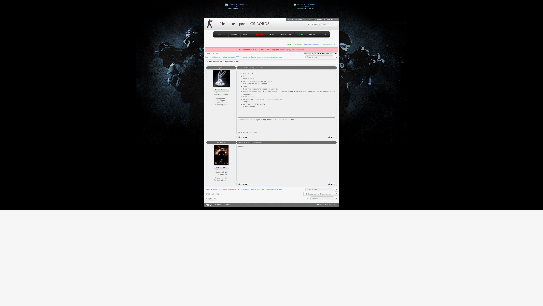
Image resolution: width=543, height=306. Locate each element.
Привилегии (286, 34)
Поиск (329, 44)
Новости (221, 34)
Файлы (312, 34)
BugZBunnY (221, 68)
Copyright (209, 205)
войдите (300, 50)
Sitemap (320, 205)
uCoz (336, 205)
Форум (234, 34)
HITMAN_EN (221, 142)
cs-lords (218, 205)
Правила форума (319, 44)
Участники (306, 44)
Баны (271, 34)
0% (226, 103)
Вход (328, 19)
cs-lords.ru (216, 57)
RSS (336, 19)
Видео (246, 34)
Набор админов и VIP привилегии (235, 57)
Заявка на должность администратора (266, 57)
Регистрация (317, 19)
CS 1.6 (323, 34)
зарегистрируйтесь (288, 50)
